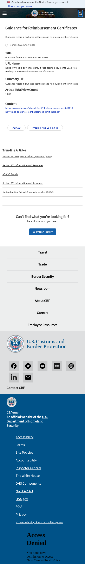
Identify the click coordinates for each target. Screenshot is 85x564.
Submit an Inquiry (43, 231)
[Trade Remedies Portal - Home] (42, 13)
